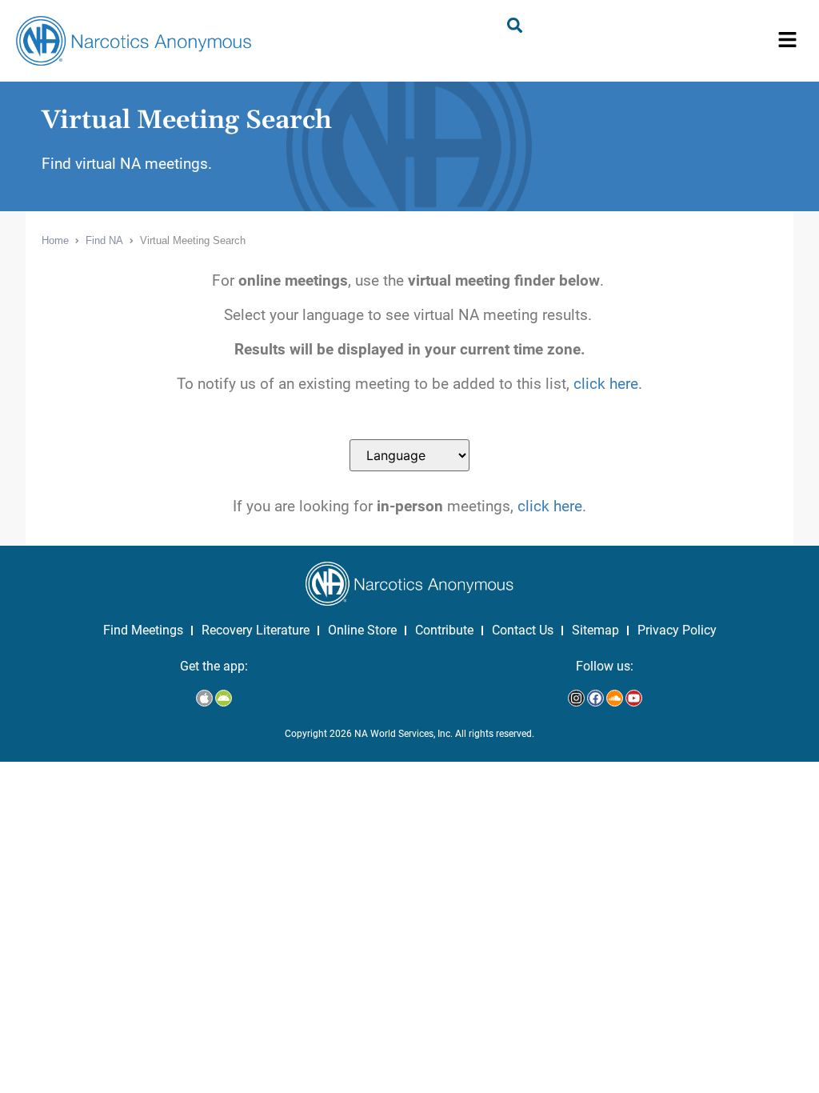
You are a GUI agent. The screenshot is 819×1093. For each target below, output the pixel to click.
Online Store (362, 630)
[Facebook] (595, 698)
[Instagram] (576, 698)
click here (605, 383)
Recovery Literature (256, 630)
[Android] (223, 698)
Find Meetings (143, 630)
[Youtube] (633, 698)
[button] (787, 41)
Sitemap (595, 630)
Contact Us (522, 630)
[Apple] (204, 698)
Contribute (444, 630)
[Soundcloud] (614, 698)
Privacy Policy (677, 630)
